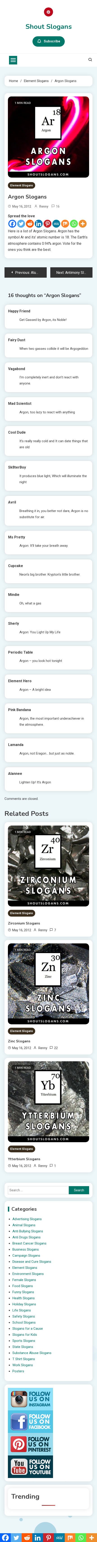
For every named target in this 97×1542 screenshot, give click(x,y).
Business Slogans (25, 1249)
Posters (18, 1371)
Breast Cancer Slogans (29, 1243)
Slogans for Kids (24, 1335)
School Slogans (24, 1322)
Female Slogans (24, 1280)
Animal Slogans (23, 1225)
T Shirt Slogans (23, 1359)
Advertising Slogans (27, 1219)
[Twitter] (21, 224)
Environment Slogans (28, 1274)
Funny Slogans (23, 1292)
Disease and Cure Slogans (31, 1262)
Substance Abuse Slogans (31, 1353)
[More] (83, 224)
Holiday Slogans (24, 1304)
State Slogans (22, 1347)
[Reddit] (30, 224)
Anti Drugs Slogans (26, 1237)
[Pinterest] (47, 224)
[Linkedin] (39, 224)
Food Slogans (22, 1286)
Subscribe (52, 41)
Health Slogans (23, 1298)
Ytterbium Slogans (24, 1159)
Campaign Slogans (26, 1256)
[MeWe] (56, 224)
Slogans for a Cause (27, 1329)
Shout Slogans (48, 26)
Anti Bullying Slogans (27, 1231)
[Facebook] (12, 224)
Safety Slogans (23, 1316)
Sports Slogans (23, 1341)
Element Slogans (21, 185)
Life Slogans (21, 1310)
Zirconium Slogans (24, 923)
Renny (43, 206)
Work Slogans (22, 1365)
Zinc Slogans (19, 1041)
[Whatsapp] (74, 224)
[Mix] (65, 224)
